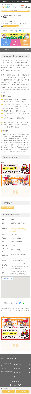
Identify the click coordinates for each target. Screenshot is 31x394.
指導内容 (7, 50)
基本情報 (27, 50)
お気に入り (23, 391)
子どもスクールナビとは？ (6, 364)
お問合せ (18, 368)
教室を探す (19, 364)
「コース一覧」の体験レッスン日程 (18, 229)
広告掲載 (18, 1)
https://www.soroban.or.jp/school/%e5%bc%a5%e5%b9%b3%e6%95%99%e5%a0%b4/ (20, 266)
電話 (9, 391)
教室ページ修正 (25, 1)
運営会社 (18, 372)
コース (13, 50)
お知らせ (3, 368)
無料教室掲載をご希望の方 (7, 372)
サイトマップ (4, 377)
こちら (24, 310)
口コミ (19, 50)
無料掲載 (5, 1)
